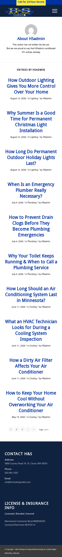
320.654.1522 (11, 472)
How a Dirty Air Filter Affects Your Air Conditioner (31, 366)
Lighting (34, 98)
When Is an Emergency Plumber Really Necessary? (31, 190)
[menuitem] (53, 11)
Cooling (33, 306)
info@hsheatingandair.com (18, 482)
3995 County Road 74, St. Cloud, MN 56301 (26, 463)
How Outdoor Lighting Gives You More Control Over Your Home (31, 86)
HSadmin (47, 98)
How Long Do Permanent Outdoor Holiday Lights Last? (31, 157)
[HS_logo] (26, 11)
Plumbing (32, 202)
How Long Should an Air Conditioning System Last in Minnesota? (31, 294)
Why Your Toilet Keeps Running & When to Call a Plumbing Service (31, 261)
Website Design (37, 549)
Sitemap (16, 553)
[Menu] (53, 11)
